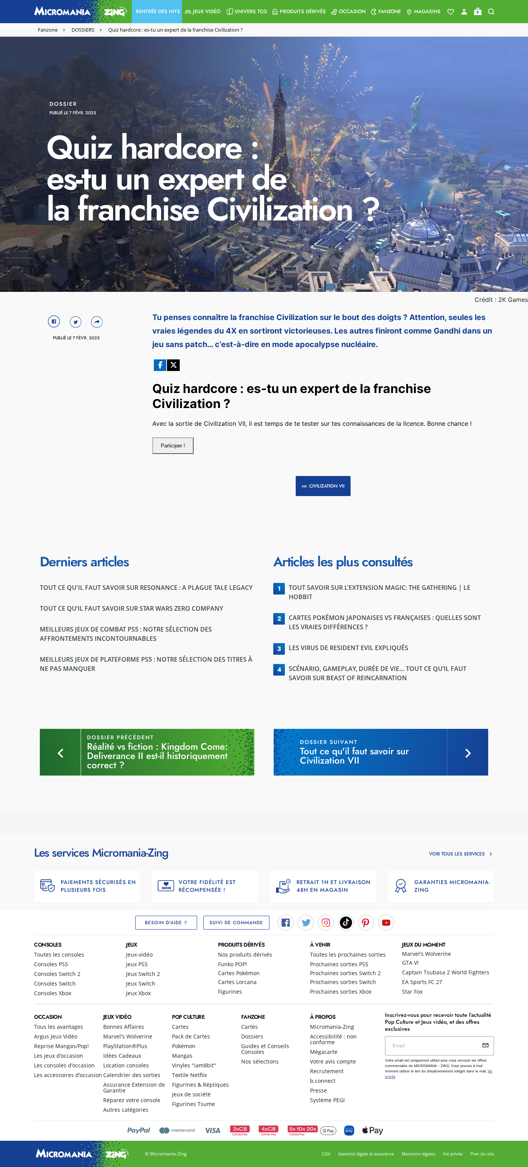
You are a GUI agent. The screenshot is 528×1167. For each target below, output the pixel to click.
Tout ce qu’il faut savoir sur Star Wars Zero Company (131, 608)
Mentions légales (418, 1154)
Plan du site (482, 1154)
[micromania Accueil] (79, 11)
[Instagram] (326, 922)
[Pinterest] (366, 922)
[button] (157, 11)
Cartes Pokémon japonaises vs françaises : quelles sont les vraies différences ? (385, 622)
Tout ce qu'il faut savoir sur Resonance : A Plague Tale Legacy (146, 587)
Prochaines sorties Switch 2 (345, 973)
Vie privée (453, 1154)
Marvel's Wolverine (426, 953)
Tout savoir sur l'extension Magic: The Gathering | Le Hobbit (379, 592)
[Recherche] (491, 12)
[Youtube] (386, 922)
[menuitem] (157, 11)
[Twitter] (306, 922)
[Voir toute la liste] (450, 12)
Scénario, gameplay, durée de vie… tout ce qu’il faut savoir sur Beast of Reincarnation (378, 673)
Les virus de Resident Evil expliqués (348, 648)
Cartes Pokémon (239, 973)
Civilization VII (326, 486)
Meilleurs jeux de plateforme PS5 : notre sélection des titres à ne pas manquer (146, 664)
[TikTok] (346, 922)
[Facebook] (286, 922)
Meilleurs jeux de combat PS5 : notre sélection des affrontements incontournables (126, 634)
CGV (326, 1154)
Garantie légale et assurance (366, 1154)
